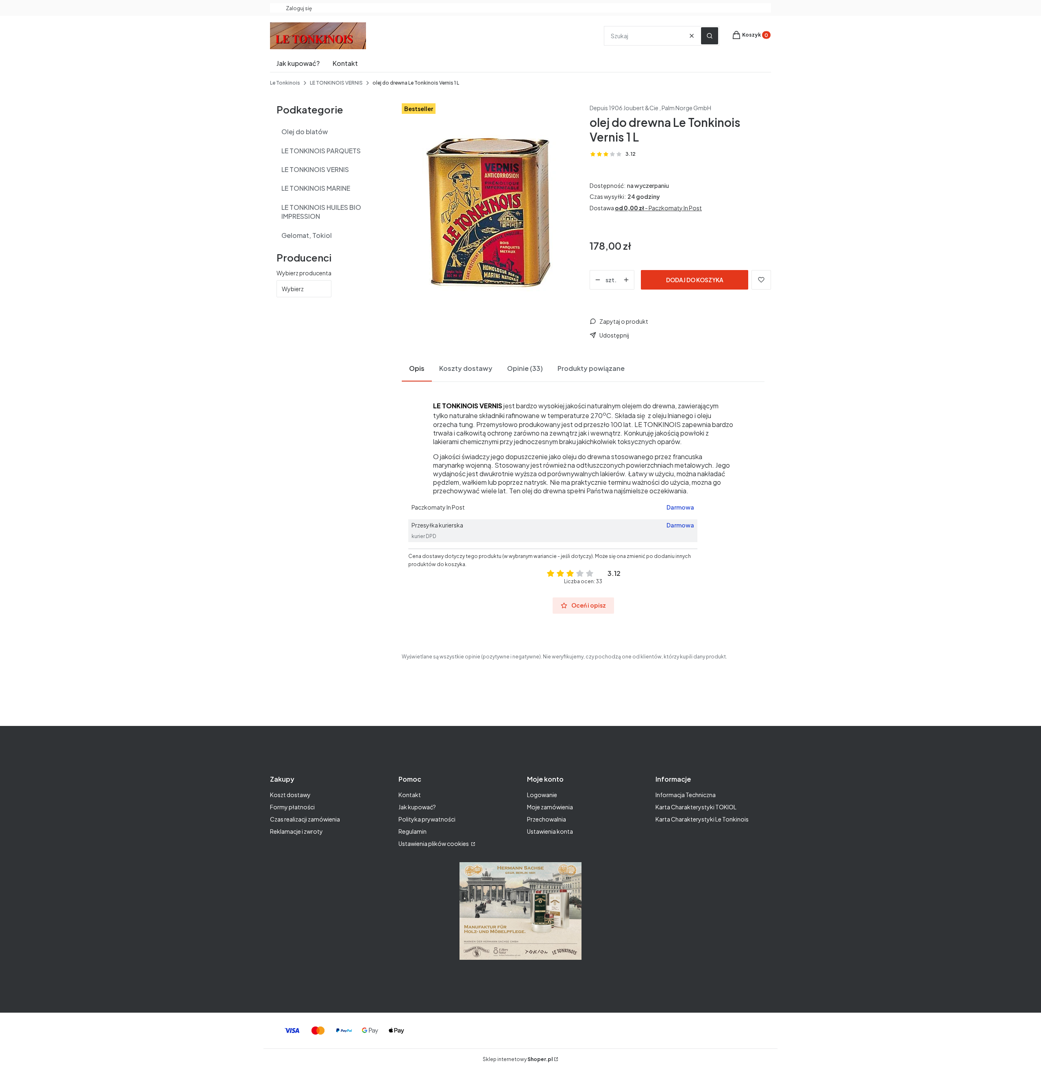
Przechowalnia (546, 819)
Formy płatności (292, 807)
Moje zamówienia (550, 807)
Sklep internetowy (518, 1059)
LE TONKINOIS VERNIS (336, 83)
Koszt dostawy (290, 794)
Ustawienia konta (550, 831)
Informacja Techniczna (686, 794)
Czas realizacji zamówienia (305, 819)
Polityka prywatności (427, 819)
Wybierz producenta (304, 273)
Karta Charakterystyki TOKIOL (696, 807)
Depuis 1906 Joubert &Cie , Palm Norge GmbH (650, 107)
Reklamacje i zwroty (296, 831)
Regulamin (413, 831)
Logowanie (542, 794)
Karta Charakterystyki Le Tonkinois (702, 819)
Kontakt (410, 794)
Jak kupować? (417, 807)
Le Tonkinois (285, 83)
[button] (709, 35)
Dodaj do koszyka (694, 279)
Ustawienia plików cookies (434, 843)
